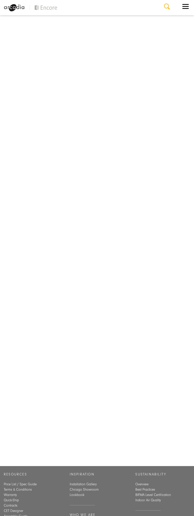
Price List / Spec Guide (20, 484)
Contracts (10, 506)
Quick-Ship (11, 500)
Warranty (10, 495)
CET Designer (13, 511)
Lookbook (77, 495)
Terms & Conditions (18, 490)
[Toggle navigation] (185, 7)
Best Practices (145, 490)
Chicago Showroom (84, 490)
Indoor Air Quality (148, 500)
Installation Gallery (83, 484)
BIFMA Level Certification (153, 495)
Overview (142, 484)
